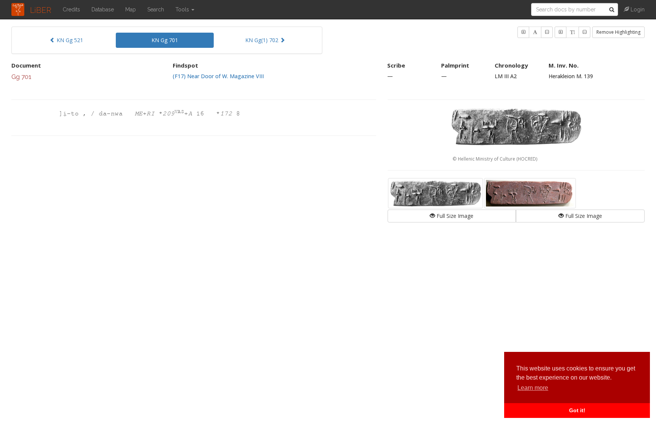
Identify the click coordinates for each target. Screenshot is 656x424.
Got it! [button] (577, 410)
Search (155, 9)
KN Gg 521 (69, 40)
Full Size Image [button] (454, 215)
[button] (523, 32)
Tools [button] (183, 9)
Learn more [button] (532, 388)
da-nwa (113, 113)
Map (130, 9)
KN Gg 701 (164, 40)
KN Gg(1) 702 (262, 40)
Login (637, 9)
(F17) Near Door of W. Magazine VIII (218, 76)
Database (102, 9)
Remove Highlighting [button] (618, 32)
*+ (175, 113)
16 (202, 113)
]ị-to (71, 113)
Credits (71, 9)
